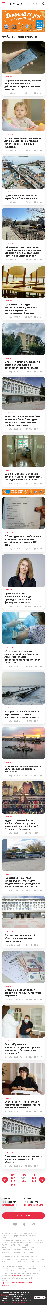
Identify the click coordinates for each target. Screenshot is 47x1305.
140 (24, 1174)
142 (13, 1178)
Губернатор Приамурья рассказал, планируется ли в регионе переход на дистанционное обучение (20, 308)
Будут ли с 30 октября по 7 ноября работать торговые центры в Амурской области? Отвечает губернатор (21, 824)
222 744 (9, 1202)
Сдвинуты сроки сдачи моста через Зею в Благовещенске (20, 197)
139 (13, 1174)
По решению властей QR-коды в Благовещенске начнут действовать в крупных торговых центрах (23, 84)
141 (34, 1174)
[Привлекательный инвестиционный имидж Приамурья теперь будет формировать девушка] (41, 606)
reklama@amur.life (33, 1205)
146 (23, 1181)
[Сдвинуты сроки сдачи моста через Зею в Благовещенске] (41, 202)
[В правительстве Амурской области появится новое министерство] (41, 945)
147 (34, 1181)
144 (34, 1178)
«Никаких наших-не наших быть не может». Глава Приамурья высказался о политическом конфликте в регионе (22, 420)
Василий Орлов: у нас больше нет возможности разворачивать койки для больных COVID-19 (23, 476)
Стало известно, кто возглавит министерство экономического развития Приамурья (22, 1104)
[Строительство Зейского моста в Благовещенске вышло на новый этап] (41, 775)
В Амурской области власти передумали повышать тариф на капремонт (22, 992)
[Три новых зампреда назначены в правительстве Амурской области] (41, 1166)
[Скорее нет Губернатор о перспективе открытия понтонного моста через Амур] (41, 721)
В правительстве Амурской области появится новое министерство (20, 938)
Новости (8, 77)
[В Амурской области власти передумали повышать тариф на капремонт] (41, 999)
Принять (39, 1298)
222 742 (31, 1202)
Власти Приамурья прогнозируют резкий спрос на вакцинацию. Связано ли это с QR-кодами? (22, 1048)
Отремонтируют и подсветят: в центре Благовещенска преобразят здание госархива (22, 364)
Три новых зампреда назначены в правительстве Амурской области (23, 1159)
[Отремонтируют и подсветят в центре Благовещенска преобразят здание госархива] (41, 371)
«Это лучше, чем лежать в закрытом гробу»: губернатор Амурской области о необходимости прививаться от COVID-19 (22, 657)
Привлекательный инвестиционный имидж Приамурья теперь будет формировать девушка (18, 598)
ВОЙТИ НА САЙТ (23, 1216)
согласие (4, 1294)
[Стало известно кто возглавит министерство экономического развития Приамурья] (41, 1111)
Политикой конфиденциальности (13, 1303)
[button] (33, 1224)
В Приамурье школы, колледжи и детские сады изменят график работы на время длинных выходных (23, 142)
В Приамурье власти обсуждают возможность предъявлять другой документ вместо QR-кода (22, 540)
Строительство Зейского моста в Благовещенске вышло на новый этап (22, 768)
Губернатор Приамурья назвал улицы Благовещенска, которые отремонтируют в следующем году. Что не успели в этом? (22, 251)
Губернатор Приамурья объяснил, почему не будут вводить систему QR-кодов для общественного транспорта (22, 882)
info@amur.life (9, 1205)
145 (13, 1181)
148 (13, 1184)
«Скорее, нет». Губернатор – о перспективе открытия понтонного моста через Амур (22, 714)
